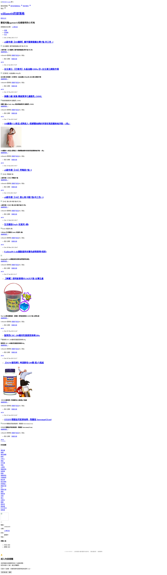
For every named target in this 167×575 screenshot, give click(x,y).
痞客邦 (14, 55)
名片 (5, 34)
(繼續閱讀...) (4, 52)
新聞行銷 (3, 489)
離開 (10, 572)
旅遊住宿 (14, 59)
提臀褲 (3, 510)
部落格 (6, 32)
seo (2, 487)
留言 (17, 55)
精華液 (3, 493)
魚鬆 (2, 465)
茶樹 (2, 496)
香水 (2, 498)
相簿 (5, 30)
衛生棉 (3, 479)
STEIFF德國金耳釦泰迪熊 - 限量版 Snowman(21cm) (28, 419)
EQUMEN (4, 508)
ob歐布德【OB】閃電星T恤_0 (18, 170)
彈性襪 (3, 450)
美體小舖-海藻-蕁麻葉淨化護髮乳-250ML (23, 96)
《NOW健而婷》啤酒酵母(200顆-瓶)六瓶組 (24, 363)
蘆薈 (2, 491)
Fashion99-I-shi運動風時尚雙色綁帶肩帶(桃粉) (25, 252)
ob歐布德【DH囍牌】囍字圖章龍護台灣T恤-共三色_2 (28, 42)
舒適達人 (3, 484)
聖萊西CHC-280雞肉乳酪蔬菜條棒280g (22, 335)
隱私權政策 (93, 551)
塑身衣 (3, 504)
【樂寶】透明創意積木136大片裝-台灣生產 (23, 278)
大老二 (3, 458)
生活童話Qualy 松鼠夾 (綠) (16, 224)
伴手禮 (3, 463)
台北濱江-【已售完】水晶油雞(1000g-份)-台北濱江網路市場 (31, 69)
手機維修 (3, 477)
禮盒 (2, 461)
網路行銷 (3, 486)
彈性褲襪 (3, 454)
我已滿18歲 (4, 572)
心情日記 (15, 27)
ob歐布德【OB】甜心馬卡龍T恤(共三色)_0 (23, 197)
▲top (2, 62)
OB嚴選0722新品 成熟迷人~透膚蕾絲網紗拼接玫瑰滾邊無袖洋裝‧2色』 (37, 123)
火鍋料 (3, 467)
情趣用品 (3, 469)
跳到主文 (3, 18)
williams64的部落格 (13, 13)
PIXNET (70, 551)
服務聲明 (100, 551)
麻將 (2, 456)
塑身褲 (3, 506)
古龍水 (3, 500)
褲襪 (2, 452)
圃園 (2, 502)
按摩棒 (3, 471)
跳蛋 (2, 473)
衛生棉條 (3, 481)
